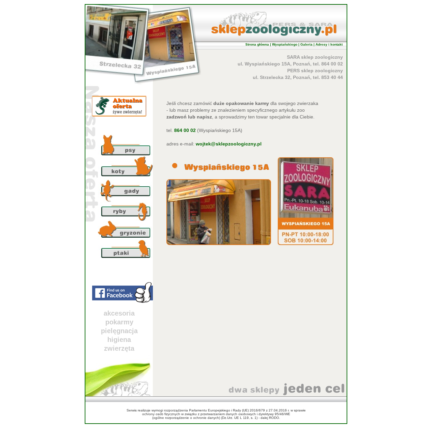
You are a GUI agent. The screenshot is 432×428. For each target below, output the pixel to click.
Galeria (306, 44)
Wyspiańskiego (284, 44)
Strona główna (257, 44)
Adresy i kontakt (329, 44)
